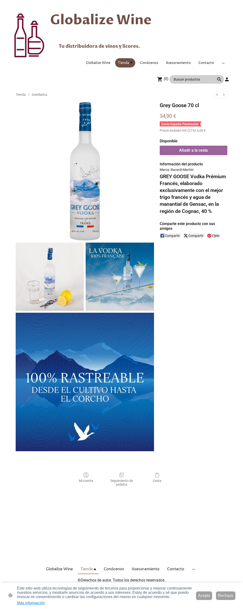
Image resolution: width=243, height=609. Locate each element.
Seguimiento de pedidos (121, 483)
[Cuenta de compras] (227, 79)
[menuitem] (217, 94)
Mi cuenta (86, 481)
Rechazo (225, 596)
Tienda (21, 94)
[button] (219, 79)
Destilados (39, 94)
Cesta (157, 481)
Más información (31, 603)
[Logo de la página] (29, 35)
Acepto (204, 596)
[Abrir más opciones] (223, 62)
